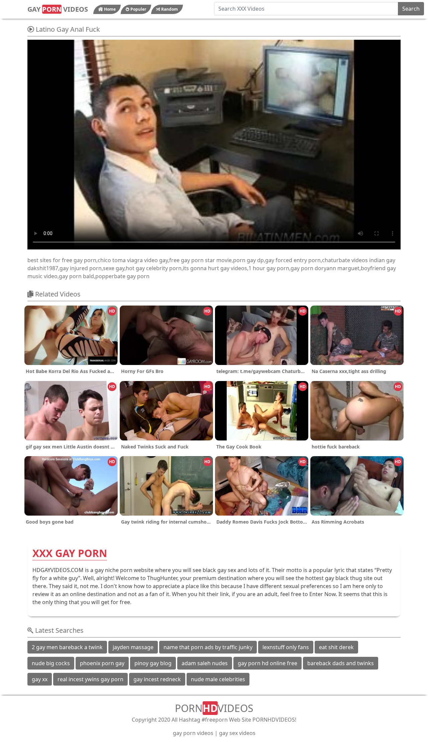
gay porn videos (193, 733)
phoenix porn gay (102, 663)
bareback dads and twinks (340, 663)
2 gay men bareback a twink (67, 647)
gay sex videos (237, 733)
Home (109, 9)
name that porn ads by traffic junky (208, 647)
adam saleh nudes (205, 663)
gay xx (39, 679)
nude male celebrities (218, 679)
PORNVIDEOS (214, 708)
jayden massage (133, 647)
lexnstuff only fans (285, 647)
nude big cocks (51, 663)
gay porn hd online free (267, 663)
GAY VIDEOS (57, 9)
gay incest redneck (157, 679)
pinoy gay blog (153, 663)
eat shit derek (336, 647)
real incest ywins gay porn (90, 679)
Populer (137, 9)
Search (411, 8)
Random (169, 9)
